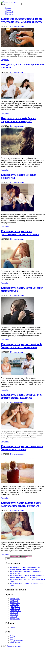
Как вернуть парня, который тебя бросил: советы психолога (21, 396)
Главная (8, 8)
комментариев (17, 640)
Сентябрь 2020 (15, 611)
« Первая (13, 556)
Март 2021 (14, 601)
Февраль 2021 (15, 603)
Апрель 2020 (15, 619)
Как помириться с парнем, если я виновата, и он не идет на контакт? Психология (27, 576)
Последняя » (28, 556)
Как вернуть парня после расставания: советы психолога (20, 233)
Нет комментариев (17, 26)
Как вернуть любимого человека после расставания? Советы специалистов (25, 568)
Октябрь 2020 (15, 609)
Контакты (9, 14)
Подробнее (5, 60)
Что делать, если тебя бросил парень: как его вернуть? (18, 120)
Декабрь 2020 (15, 607)
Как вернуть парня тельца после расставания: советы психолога (21, 504)
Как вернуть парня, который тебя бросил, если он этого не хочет (21, 346)
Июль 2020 (14, 613)
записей (15, 638)
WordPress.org (15, 642)
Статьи (8, 10)
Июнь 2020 (14, 615)
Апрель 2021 (15, 599)
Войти (12, 636)
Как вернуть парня (14, 646)
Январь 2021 (14, 605)
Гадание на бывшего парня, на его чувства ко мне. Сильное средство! (22, 20)
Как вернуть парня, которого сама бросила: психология (22, 448)
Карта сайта (9, 12)
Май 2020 (13, 617)
